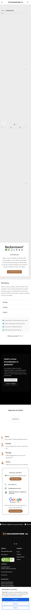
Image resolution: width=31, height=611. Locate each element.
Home (3, 10)
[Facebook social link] (18, 336)
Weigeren (15, 607)
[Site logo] (15, 2)
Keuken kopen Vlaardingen (7, 585)
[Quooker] (15, 419)
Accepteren (15, 599)
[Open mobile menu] (1, 2)
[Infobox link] (15, 484)
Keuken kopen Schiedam (7, 583)
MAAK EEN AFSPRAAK (10, 379)
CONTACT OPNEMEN (11, 383)
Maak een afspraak (15, 478)
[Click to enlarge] (4, 123)
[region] (15, 599)
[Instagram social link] (16, 544)
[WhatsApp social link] (22, 336)
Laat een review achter (15, 511)
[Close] (29, 588)
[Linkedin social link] (20, 336)
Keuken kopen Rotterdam (7, 582)
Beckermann (10, 10)
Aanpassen (15, 603)
